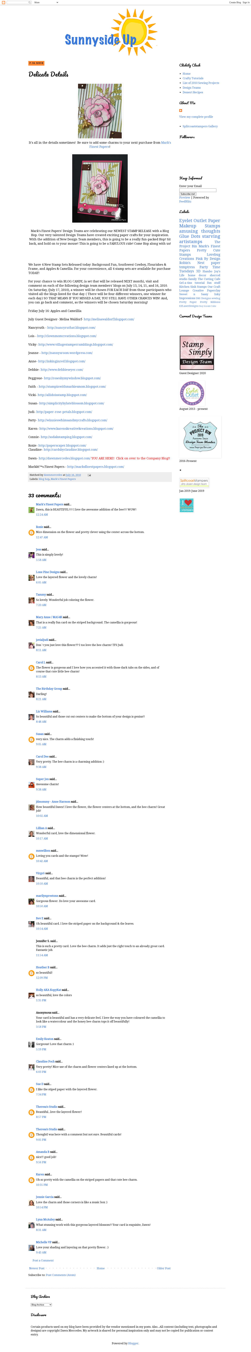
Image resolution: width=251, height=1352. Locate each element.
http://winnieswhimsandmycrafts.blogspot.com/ (72, 420)
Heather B (43, 967)
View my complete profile (196, 116)
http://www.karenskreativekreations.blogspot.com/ (76, 428)
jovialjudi (42, 639)
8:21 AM (41, 699)
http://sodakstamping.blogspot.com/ (66, 437)
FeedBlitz (185, 201)
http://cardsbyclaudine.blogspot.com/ (71, 449)
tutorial (200, 282)
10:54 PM (42, 1207)
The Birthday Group (49, 688)
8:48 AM (41, 721)
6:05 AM (41, 582)
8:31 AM (41, 1230)
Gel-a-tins (185, 282)
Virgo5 (40, 873)
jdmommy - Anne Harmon (53, 801)
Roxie (39, 527)
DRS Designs (203, 298)
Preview (184, 197)
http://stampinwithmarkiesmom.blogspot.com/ (72, 386)
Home (101, 1268)
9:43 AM (41, 1252)
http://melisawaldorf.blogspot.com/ (109, 319)
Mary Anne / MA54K (49, 617)
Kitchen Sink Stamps (193, 286)
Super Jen (42, 779)
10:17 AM (42, 838)
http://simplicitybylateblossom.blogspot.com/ (71, 403)
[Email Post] (89, 475)
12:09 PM (42, 977)
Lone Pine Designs (48, 572)
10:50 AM (42, 883)
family (192, 279)
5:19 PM (41, 1049)
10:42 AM (42, 861)
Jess (38, 549)
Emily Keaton (44, 1039)
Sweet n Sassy (193, 294)
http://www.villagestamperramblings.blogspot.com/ (75, 344)
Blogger (133, 1343)
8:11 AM (41, 650)
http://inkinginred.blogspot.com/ (61, 361)
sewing (216, 298)
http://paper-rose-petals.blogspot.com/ (64, 412)
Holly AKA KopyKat (48, 990)
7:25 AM (41, 627)
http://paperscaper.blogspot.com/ (62, 445)
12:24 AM (42, 514)
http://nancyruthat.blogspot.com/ (71, 327)
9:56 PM (41, 1162)
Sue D (39, 1084)
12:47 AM (42, 537)
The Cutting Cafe (209, 279)
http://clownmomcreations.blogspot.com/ (66, 336)
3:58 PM (41, 1026)
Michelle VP (44, 1242)
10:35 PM (42, 1184)
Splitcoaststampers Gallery (200, 126)
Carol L (40, 662)
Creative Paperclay (206, 290)
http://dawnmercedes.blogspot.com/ (64, 458)
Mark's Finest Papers (63, 479)
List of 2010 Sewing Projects (201, 83)
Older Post (164, 1268)
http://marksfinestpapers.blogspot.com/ (95, 466)
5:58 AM (41, 560)
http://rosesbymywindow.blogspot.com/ (72, 378)
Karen (40, 1174)
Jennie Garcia (45, 1197)
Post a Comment (43, 1260)
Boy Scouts (204, 306)
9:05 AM (41, 744)
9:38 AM (41, 767)
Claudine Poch (45, 1061)
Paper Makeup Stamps (199, 223)
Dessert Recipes (193, 92)
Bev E (39, 918)
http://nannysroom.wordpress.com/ (67, 353)
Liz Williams (44, 711)
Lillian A (41, 828)
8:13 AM (41, 676)
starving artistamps (199, 239)
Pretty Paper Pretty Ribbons (199, 302)
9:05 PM (41, 1139)
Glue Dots (189, 236)
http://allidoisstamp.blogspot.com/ (62, 395)
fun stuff (213, 282)
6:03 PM (41, 1072)
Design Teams (192, 87)
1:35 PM (41, 1000)
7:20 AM (41, 605)
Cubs (213, 306)
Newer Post (36, 1268)
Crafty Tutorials (193, 78)
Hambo (207, 271)
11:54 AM (42, 955)
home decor (197, 275)
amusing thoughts (199, 231)
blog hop (44, 479)
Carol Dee (42, 756)
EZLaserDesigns (189, 306)
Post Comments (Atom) (60, 1275)
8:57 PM (41, 1117)
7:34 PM (41, 1094)
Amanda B (43, 1151)
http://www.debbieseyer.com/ (62, 369)
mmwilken (43, 850)
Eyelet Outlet (193, 220)
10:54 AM (42, 928)
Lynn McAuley (45, 1219)
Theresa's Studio (46, 1106)
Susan (40, 734)
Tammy (41, 594)
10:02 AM (42, 815)
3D (198, 271)
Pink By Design (208, 259)
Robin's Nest (191, 263)
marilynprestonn (47, 895)
